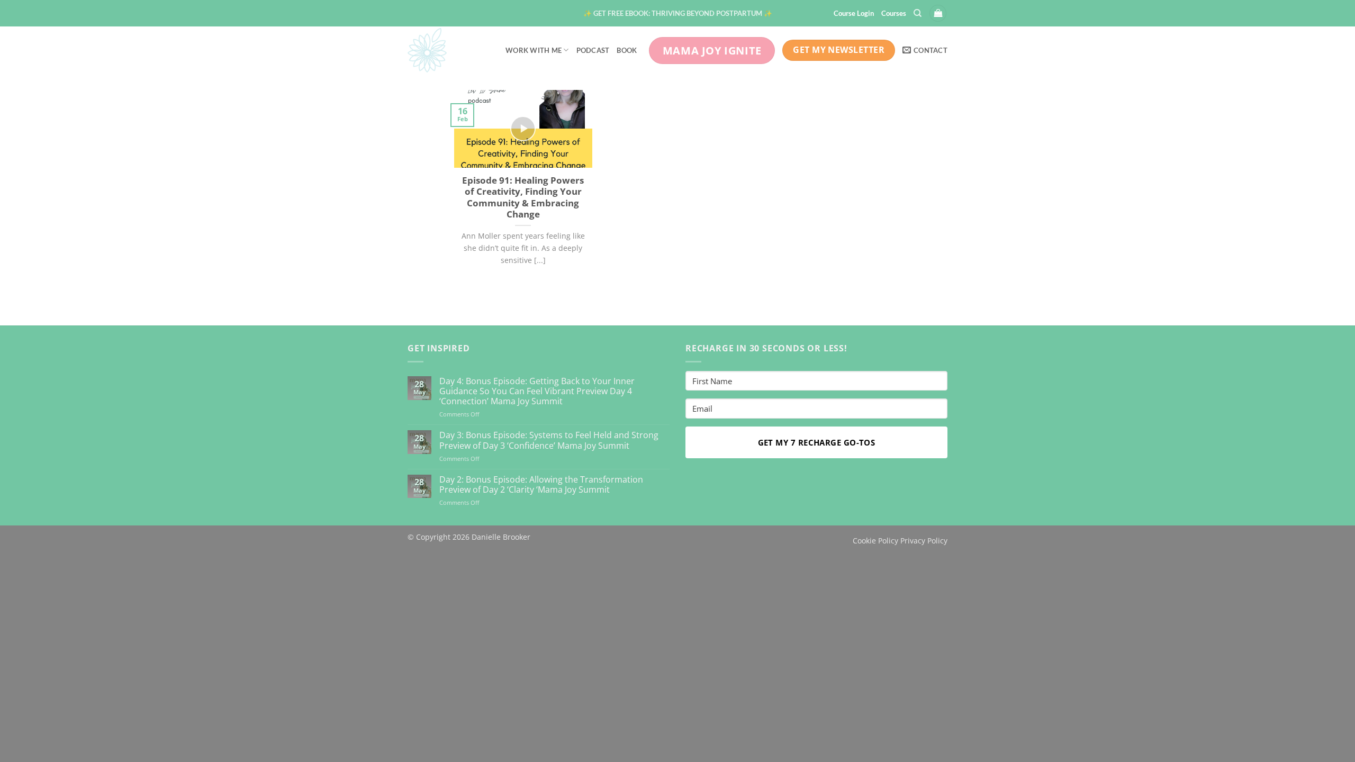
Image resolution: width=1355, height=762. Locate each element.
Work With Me (533, 50)
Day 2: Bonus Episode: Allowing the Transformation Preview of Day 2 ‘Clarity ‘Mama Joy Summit (541, 485)
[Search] (918, 13)
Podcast (593, 50)
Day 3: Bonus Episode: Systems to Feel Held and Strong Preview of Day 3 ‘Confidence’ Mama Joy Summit (548, 440)
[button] (677, 13)
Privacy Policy (923, 541)
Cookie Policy (875, 541)
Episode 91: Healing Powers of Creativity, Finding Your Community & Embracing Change (523, 197)
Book (627, 50)
